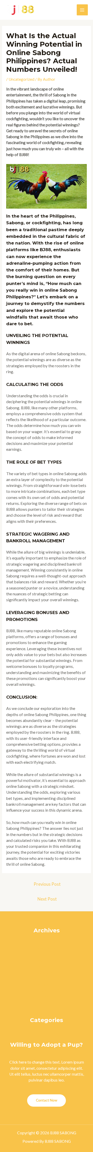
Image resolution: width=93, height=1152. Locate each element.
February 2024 (46, 966)
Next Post (47, 899)
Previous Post (47, 884)
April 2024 (46, 954)
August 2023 (46, 1002)
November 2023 (46, 984)
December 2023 (46, 978)
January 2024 (46, 972)
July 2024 (46, 936)
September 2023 (46, 996)
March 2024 (46, 960)
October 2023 (46, 990)
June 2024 (47, 942)
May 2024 (47, 948)
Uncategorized (21, 79)
